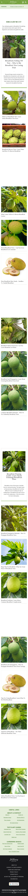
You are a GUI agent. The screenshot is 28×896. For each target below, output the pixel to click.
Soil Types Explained (7, 848)
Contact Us (20, 814)
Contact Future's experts (14, 867)
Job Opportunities (20, 820)
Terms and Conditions (14, 869)
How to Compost (20, 848)
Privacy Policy (14, 872)
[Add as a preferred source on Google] (14, 884)
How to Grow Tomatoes (20, 829)
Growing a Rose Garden (21, 831)
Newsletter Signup (7, 817)
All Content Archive (14, 822)
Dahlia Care (14, 837)
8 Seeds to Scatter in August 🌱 (17, 6)
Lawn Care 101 (21, 846)
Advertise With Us (20, 817)
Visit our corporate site (19, 890)
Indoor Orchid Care (7, 831)
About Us (7, 814)
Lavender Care (7, 834)
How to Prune (7, 846)
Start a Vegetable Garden (14, 851)
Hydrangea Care (7, 829)
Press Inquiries (7, 820)
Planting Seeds (21, 843)
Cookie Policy (14, 874)
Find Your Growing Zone (7, 843)
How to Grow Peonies (20, 834)
